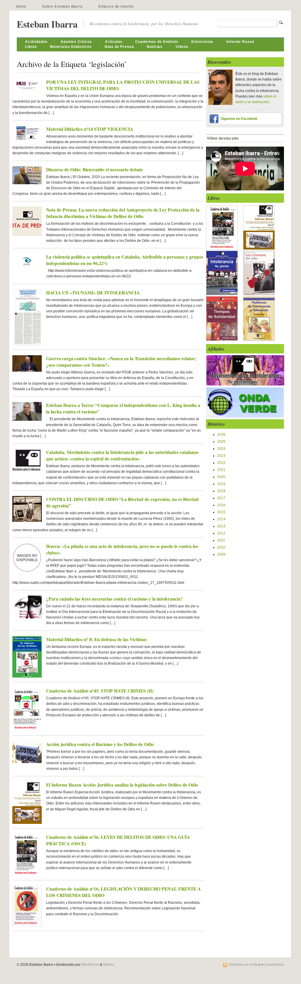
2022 (221, 463)
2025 (221, 442)
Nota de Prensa (119, 47)
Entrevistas (202, 42)
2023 (221, 456)
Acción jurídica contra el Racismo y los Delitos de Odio (100, 744)
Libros (31, 47)
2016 (221, 505)
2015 (221, 512)
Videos (181, 47)
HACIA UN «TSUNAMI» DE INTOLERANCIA (93, 292)
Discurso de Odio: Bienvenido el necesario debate (94, 169)
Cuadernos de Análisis (156, 42)
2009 (221, 554)
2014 (221, 519)
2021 (221, 470)
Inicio (21, 6)
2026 (221, 435)
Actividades (36, 42)
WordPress (90, 965)
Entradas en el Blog (245, 965)
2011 (221, 540)
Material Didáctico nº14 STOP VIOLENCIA (89, 129)
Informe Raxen (240, 42)
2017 (221, 498)
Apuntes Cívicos (76, 42)
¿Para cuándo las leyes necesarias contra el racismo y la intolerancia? (114, 599)
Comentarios (274, 965)
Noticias (155, 47)
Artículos (114, 42)
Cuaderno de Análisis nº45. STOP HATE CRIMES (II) (99, 691)
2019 (221, 484)
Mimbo (108, 965)
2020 (221, 477)
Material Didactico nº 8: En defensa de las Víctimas (96, 639)
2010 (221, 547)
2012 (221, 533)
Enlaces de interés (116, 6)
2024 (221, 449)
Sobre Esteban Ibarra (62, 6)
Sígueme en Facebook (238, 119)
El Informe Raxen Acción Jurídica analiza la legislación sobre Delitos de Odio (122, 785)
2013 (221, 526)
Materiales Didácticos (71, 47)
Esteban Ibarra (47, 24)
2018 (221, 491)
